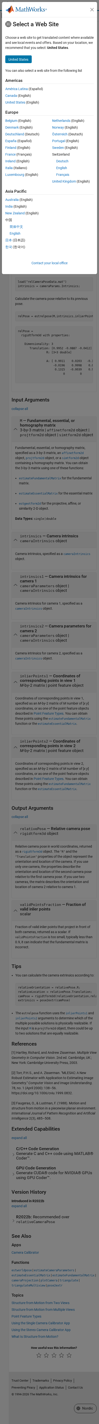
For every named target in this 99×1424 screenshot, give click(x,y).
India (9, 206)
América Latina (16, 89)
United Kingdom (64, 181)
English (61, 168)
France (10, 154)
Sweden (58, 148)
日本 (8, 240)
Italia (9, 168)
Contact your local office (49, 263)
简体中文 (16, 227)
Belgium (11, 121)
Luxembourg (14, 175)
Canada (11, 96)
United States (15, 102)
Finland (10, 148)
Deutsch (62, 161)
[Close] (92, 9)
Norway (58, 127)
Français (62, 175)
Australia (12, 200)
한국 (8, 247)
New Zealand (15, 213)
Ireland (10, 161)
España (11, 141)
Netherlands (61, 121)
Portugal (58, 141)
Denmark (12, 127)
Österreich (60, 134)
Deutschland (14, 134)
